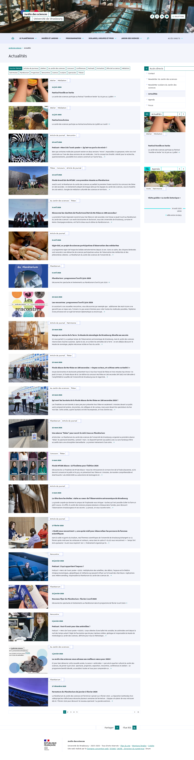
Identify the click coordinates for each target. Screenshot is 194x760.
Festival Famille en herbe (63, 93)
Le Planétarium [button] (26, 38)
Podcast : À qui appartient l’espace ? (68, 566)
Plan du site (125, 746)
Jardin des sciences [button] (130, 38)
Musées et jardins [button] (50, 38)
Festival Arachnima (60, 120)
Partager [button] (109, 727)
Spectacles (72, 73)
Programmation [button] (73, 38)
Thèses (81, 73)
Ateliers (43, 68)
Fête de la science (113, 68)
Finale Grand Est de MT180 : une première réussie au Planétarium (80, 180)
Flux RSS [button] (127, 727)
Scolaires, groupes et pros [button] (101, 38)
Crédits (151, 746)
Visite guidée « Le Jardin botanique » (164, 198)
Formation (100, 68)
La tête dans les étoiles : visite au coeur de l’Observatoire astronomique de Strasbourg (90, 498)
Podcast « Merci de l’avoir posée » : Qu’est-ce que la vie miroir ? (79, 147)
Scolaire (63, 73)
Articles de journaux (31, 68)
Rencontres (46, 73)
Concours (70, 68)
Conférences (81, 68)
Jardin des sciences (15, 48)
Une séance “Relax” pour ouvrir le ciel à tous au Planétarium (78, 433)
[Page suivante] (134, 712)
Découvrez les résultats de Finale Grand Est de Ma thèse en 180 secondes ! (84, 213)
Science (55, 73)
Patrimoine (13, 73)
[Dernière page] (138, 712)
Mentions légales (139, 746)
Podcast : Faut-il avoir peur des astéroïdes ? (71, 626)
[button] (148, 38)
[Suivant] (183, 114)
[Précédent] (180, 114)
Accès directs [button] (174, 38)
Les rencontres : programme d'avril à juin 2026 (72, 302)
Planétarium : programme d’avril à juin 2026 (71, 278)
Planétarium (24, 73)
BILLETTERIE (179, 16)
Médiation (125, 68)
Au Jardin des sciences (56, 68)
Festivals (91, 68)
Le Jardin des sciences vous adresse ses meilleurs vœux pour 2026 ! (81, 659)
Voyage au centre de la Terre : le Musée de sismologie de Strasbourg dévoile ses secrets (90, 335)
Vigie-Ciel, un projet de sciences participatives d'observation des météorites (85, 245)
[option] (165, 139)
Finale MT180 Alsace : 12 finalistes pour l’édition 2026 (75, 466)
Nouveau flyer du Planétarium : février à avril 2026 (74, 599)
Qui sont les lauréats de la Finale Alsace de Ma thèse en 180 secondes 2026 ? (85, 400)
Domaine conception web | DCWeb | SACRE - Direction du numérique (115, 748)
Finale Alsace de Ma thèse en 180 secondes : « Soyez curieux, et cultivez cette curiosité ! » (91, 368)
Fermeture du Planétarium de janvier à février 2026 (74, 692)
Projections (35, 73)
